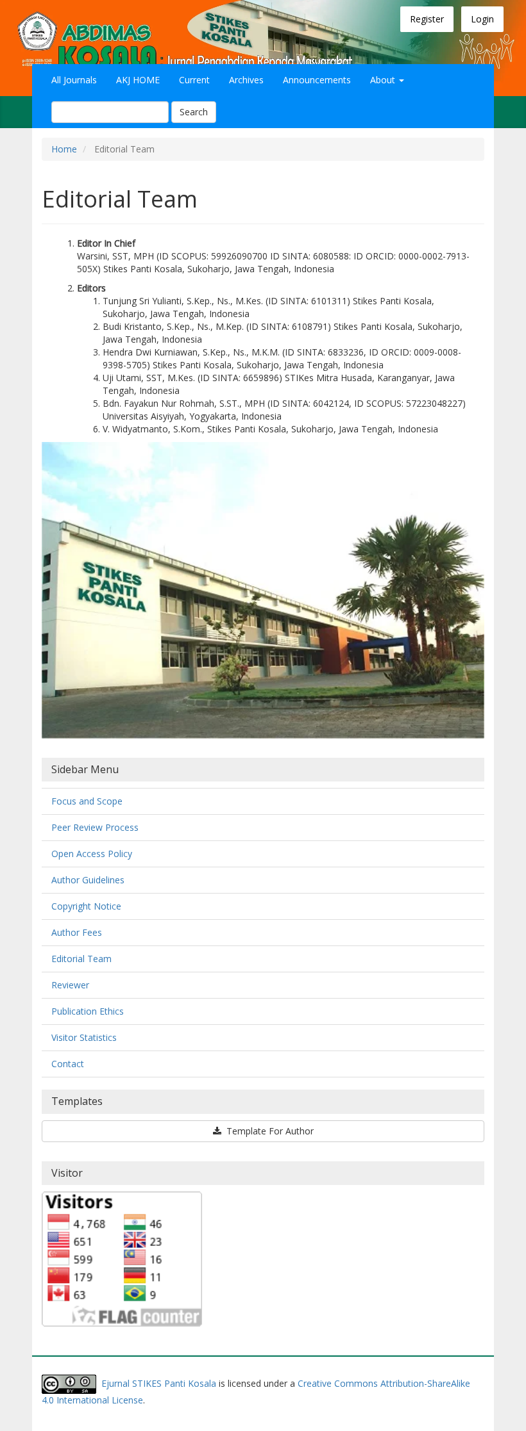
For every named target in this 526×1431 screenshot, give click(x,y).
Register (427, 19)
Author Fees (76, 932)
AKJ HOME (138, 80)
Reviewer (70, 985)
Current (194, 80)
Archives (246, 80)
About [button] (384, 80)
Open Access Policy (91, 853)
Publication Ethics (87, 1011)
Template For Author (269, 1131)
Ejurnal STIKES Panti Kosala (158, 1383)
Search (194, 112)
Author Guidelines (87, 880)
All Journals (74, 80)
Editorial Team (81, 959)
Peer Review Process (95, 827)
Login (482, 19)
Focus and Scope (87, 801)
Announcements (317, 80)
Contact (67, 1064)
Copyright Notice (86, 906)
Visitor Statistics (84, 1037)
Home (64, 149)
